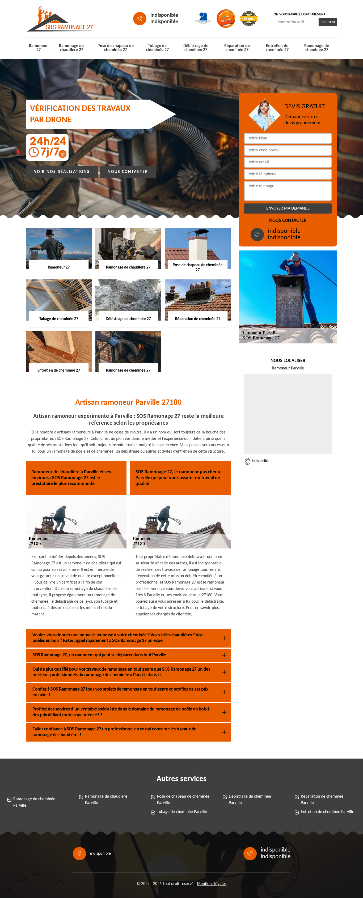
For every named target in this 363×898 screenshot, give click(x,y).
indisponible (164, 15)
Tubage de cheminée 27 (157, 48)
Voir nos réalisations (62, 172)
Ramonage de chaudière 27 (71, 48)
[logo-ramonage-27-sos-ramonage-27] (50, 19)
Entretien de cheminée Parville (327, 812)
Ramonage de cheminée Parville (34, 802)
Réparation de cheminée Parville (322, 799)
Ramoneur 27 (38, 48)
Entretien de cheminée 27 (277, 48)
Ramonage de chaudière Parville (106, 799)
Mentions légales (211, 884)
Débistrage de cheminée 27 (195, 48)
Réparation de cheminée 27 (237, 48)
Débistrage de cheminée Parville (250, 799)
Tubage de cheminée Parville (182, 812)
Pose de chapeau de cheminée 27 (116, 48)
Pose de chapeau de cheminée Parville (183, 799)
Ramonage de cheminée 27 (316, 48)
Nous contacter (128, 172)
